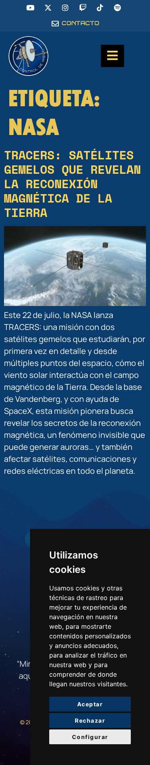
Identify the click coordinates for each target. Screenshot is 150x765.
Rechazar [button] (90, 720)
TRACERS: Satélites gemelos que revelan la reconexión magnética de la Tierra (72, 183)
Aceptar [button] (90, 704)
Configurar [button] (90, 736)
